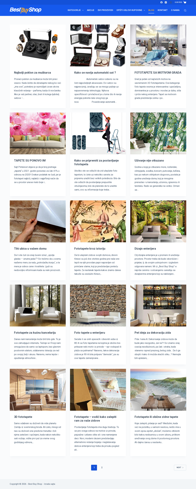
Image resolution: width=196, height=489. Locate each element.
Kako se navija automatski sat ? (95, 72)
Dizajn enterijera (145, 248)
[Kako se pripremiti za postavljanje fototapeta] (98, 133)
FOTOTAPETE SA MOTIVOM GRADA (158, 72)
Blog (151, 10)
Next (179, 467)
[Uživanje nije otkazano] (158, 133)
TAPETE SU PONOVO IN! (30, 160)
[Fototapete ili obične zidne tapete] (158, 390)
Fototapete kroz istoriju (89, 248)
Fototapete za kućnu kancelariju (35, 332)
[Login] (171, 2)
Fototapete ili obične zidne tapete (156, 417)
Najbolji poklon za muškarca (32, 72)
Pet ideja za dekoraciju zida (153, 332)
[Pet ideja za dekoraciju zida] (158, 305)
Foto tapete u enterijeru (89, 332)
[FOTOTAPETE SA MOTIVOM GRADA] (158, 45)
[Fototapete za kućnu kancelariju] (38, 305)
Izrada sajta (49, 484)
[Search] (185, 10)
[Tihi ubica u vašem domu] (38, 221)
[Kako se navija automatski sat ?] (98, 45)
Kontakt (163, 10)
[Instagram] (166, 2)
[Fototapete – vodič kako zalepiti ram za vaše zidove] (98, 390)
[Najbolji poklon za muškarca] (38, 45)
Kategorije (74, 10)
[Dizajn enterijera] (158, 221)
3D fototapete (23, 417)
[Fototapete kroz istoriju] (98, 221)
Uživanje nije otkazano (149, 160)
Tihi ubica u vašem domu (30, 248)
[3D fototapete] (38, 390)
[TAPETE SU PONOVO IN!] (38, 133)
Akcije (90, 10)
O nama (175, 10)
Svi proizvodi (105, 10)
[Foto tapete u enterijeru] (98, 305)
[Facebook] (161, 2)
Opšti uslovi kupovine (129, 10)
